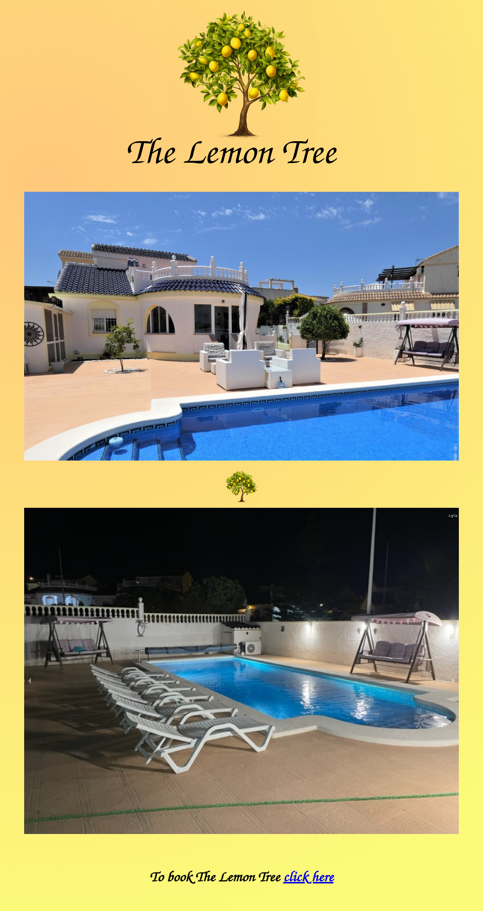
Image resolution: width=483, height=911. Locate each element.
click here (308, 877)
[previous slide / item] (29, 680)
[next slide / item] (453, 680)
